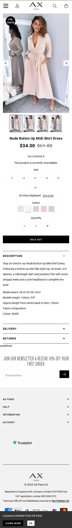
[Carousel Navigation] (36, 63)
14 (46, 178)
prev (6, 63)
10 (23, 178)
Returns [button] (9, 338)
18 (35, 187)
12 (35, 178)
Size (36, 169)
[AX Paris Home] (35, 6)
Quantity (36, 218)
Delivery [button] (10, 328)
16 (58, 178)
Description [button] (12, 256)
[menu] (5, 6)
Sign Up (64, 374)
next (66, 63)
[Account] (17, 6)
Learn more (13, 523)
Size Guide (48, 195)
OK (31, 523)
